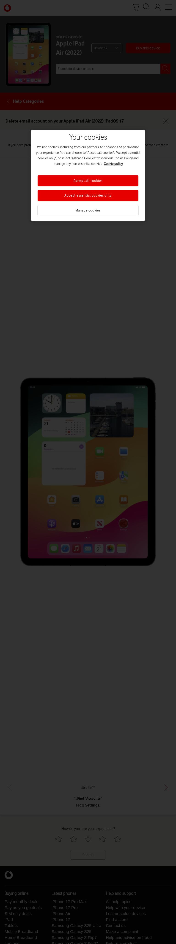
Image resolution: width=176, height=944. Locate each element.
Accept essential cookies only (87, 196)
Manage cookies (88, 210)
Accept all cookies (88, 181)
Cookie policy (113, 164)
